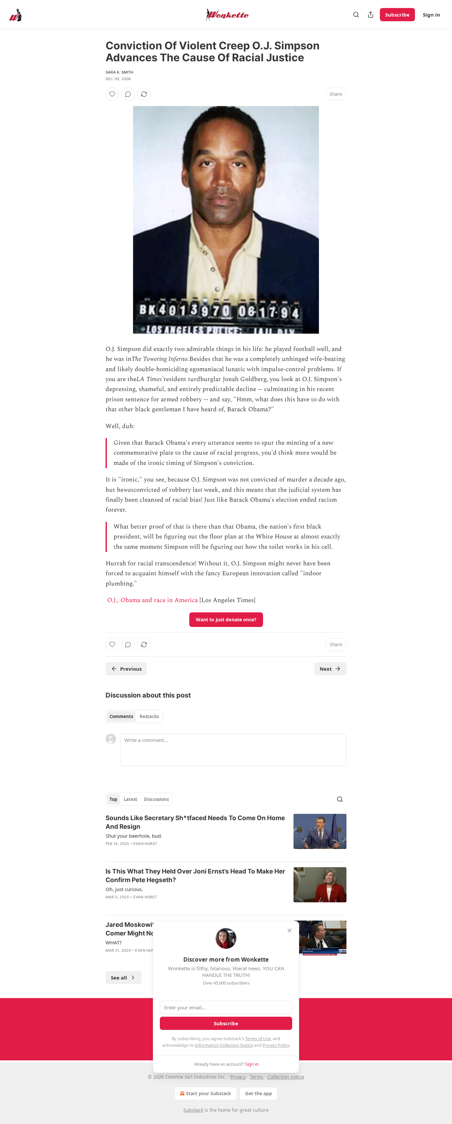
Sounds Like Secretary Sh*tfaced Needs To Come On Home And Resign (195, 822)
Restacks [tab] (149, 716)
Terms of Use (258, 1038)
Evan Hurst (145, 843)
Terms (256, 1077)
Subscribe (397, 14)
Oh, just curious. (124, 889)
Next (326, 668)
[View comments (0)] (128, 94)
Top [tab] (113, 799)
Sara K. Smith (119, 72)
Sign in (431, 14)
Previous (131, 668)
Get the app (258, 1093)
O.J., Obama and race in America (152, 600)
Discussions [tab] (156, 799)
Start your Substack (208, 1093)
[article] (226, 835)
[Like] (112, 94)
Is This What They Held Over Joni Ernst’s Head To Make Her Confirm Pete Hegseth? (195, 876)
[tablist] (134, 716)
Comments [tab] (121, 716)
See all (119, 977)
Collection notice (285, 1077)
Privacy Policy (276, 1045)
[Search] (356, 14)
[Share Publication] (370, 14)
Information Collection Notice (224, 1045)
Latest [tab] (130, 799)
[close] (289, 930)
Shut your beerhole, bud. (134, 835)
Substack (193, 1110)
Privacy (238, 1077)
